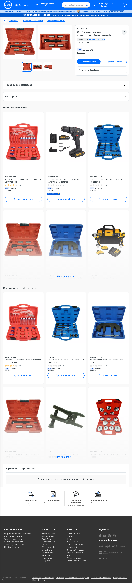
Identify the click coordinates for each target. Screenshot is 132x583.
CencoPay (72, 555)
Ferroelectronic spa (96, 39)
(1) (20, 185)
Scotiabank (72, 547)
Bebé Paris (46, 555)
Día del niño (47, 550)
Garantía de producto (13, 542)
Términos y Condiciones (43, 578)
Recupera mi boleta (13, 536)
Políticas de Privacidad (101, 578)
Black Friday (47, 539)
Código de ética (120, 578)
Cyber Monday (48, 542)
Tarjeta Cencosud (75, 544)
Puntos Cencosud (75, 553)
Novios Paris (47, 553)
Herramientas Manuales (56, 21)
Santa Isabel (72, 542)
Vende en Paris (48, 534)
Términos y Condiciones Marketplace (72, 578)
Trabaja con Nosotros (76, 561)
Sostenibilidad (48, 536)
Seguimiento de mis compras (17, 534)
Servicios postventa (13, 539)
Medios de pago (11, 547)
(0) (63, 185)
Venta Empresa (74, 558)
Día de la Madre (49, 547)
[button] (47, 5)
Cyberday (46, 544)
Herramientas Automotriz (33, 21)
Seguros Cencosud (75, 550)
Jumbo (70, 536)
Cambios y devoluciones (15, 544)
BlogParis (46, 561)
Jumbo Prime (73, 534)
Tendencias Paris (49, 558)
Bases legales (38, 580)
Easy (69, 539)
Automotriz (13, 21)
